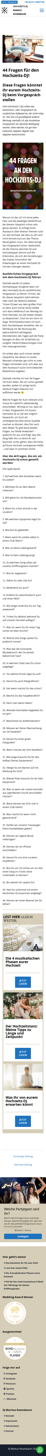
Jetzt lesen (23, 982)
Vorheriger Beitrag (23, 1156)
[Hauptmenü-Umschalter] (41, 10)
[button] (9, 2)
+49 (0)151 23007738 (34, 2)
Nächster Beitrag (23, 1164)
